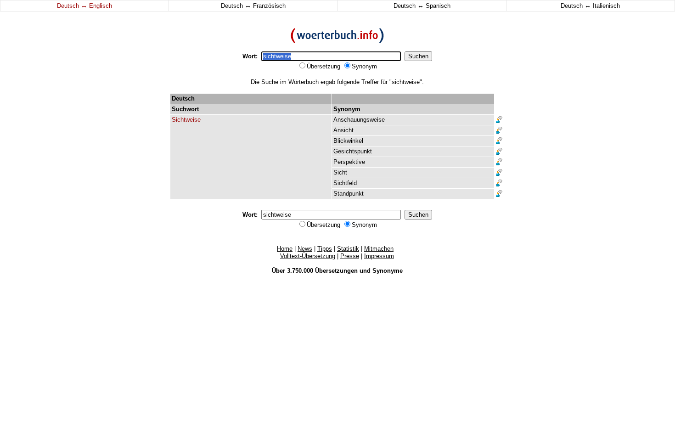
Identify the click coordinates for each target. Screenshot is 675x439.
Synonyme (387, 270)
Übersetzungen (336, 270)
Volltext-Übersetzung (307, 256)
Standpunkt (348, 193)
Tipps (324, 248)
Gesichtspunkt (352, 151)
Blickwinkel (348, 140)
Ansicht (343, 130)
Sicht (340, 172)
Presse (349, 256)
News (305, 248)
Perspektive (349, 161)
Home (284, 248)
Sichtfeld (345, 183)
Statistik (348, 248)
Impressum (379, 256)
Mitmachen (379, 248)
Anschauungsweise (359, 119)
